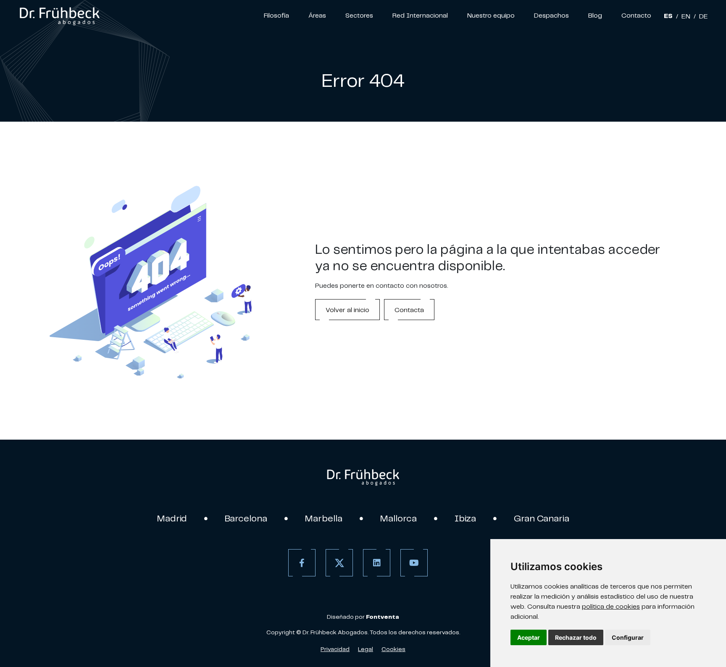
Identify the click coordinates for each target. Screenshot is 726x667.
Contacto (636, 15)
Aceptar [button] (528, 637)
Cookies (393, 649)
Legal (365, 649)
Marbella (323, 518)
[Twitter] (339, 562)
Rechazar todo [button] (576, 637)
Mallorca (398, 518)
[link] (59, 15)
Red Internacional (420, 15)
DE (703, 16)
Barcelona (246, 518)
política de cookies (611, 606)
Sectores (359, 15)
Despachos (551, 15)
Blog (595, 15)
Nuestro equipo (491, 15)
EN (685, 16)
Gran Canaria (541, 518)
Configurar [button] (628, 637)
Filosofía (276, 15)
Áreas (317, 15)
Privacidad (335, 649)
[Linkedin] (376, 562)
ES (668, 16)
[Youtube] (414, 562)
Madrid (172, 518)
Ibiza (465, 518)
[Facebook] (302, 562)
